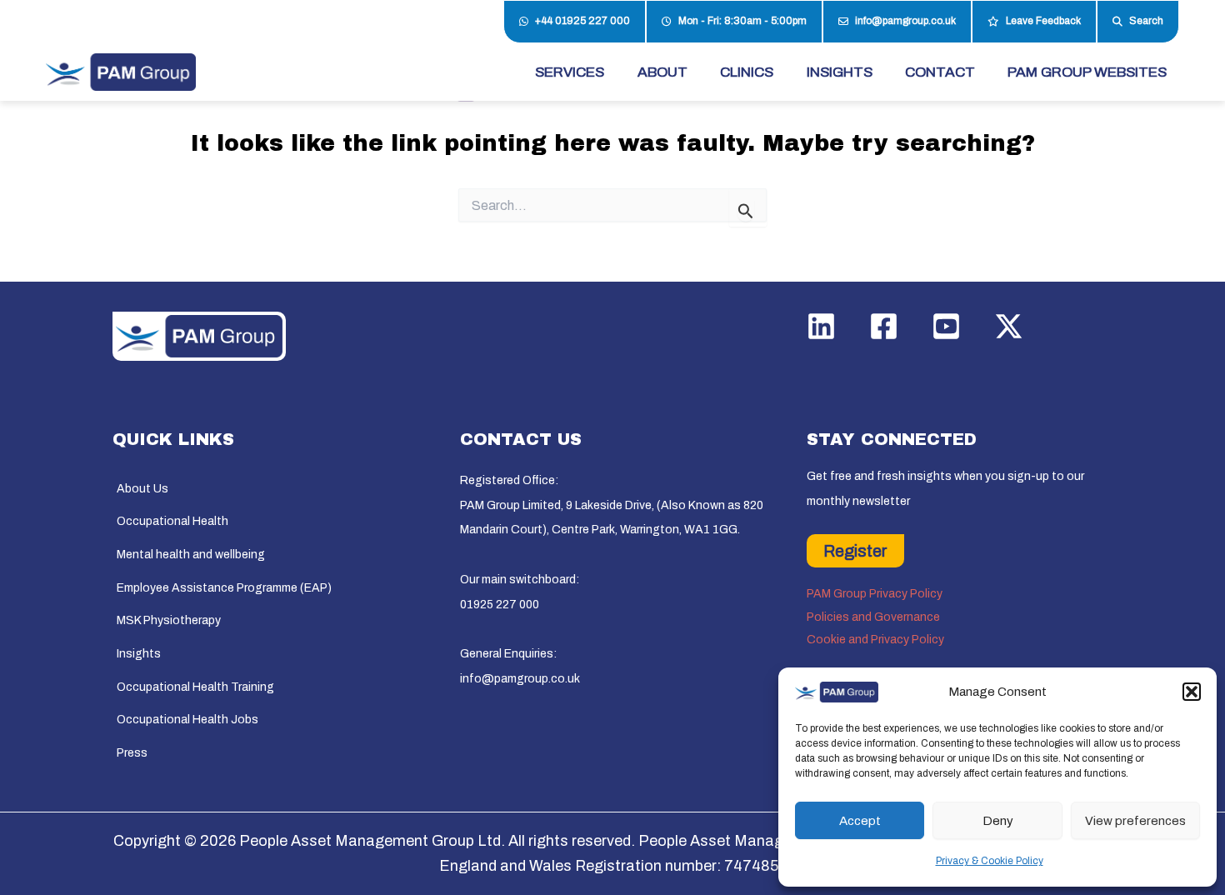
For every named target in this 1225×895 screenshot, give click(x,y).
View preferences (1135, 821)
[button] (1191, 691)
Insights (139, 654)
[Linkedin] (821, 326)
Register (855, 551)
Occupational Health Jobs (187, 719)
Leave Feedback (1043, 21)
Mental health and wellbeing (191, 554)
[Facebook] (883, 326)
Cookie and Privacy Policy (875, 639)
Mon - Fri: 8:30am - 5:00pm (742, 21)
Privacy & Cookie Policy (989, 861)
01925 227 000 (499, 604)
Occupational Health (172, 521)
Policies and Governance (873, 617)
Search (1146, 21)
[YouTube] (946, 326)
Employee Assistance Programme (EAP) (224, 588)
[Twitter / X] (1008, 326)
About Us (142, 488)
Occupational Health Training (195, 687)
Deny (997, 821)
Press (132, 753)
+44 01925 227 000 (582, 21)
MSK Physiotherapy (169, 620)
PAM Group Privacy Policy (874, 594)
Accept (860, 821)
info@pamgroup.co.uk (905, 21)
